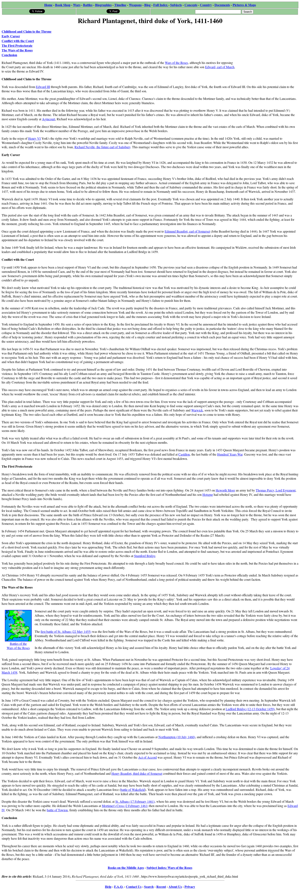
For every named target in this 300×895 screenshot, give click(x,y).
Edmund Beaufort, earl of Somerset (187, 231)
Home (48, 4)
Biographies (103, 4)
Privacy (189, 886)
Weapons (135, 4)
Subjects (176, 4)
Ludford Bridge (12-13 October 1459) (250, 709)
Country (206, 4)
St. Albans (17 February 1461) (135, 801)
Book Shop (62, 4)
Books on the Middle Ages (126, 867)
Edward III (43, 87)
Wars (76, 4)
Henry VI (34, 138)
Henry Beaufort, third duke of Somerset (136, 773)
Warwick (197, 410)
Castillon (184, 454)
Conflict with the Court (18, 40)
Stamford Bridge (144, 556)
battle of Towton (57, 810)
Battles (87, 4)
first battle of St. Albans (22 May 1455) (66, 631)
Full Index (160, 4)
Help (108, 886)
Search (149, 886)
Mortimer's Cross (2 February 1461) (125, 806)
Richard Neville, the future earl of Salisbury (102, 147)
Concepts (190, 4)
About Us (175, 886)
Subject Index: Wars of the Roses (169, 867)
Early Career (11, 36)
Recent (161, 886)
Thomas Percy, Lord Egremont (276, 490)
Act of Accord (147, 757)
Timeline (120, 4)
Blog (147, 4)
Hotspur (207, 494)
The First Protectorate (17, 45)
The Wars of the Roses (17, 50)
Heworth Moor (225, 490)
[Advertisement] (267, 51)
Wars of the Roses (176, 62)
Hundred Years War (229, 454)
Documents (222, 4)
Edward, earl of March (219, 67)
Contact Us (133, 886)
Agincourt (48, 119)
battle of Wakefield (133, 789)
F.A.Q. (118, 886)
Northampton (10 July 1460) (176, 737)
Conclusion (9, 54)
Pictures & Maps (244, 4)
